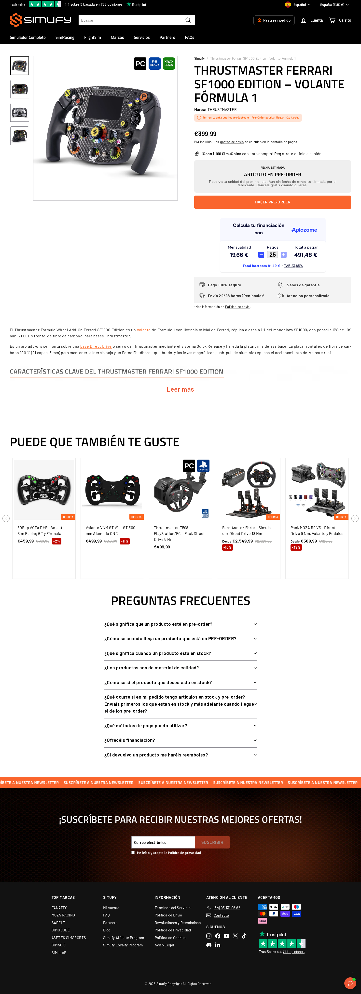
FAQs (189, 37)
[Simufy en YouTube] (226, 936)
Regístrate (283, 153)
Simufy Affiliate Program (123, 937)
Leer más (180, 389)
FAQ (106, 915)
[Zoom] (105, 128)
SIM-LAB (59, 952)
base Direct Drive (96, 346)
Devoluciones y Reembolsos (178, 922)
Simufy (199, 58)
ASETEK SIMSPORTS (69, 937)
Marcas (117, 37)
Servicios (142, 37)
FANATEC (60, 907)
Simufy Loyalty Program (123, 945)
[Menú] (353, 974)
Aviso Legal (164, 945)
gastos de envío (232, 142)
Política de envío (237, 307)
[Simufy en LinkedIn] (217, 944)
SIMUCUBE (61, 930)
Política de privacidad (184, 852)
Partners (167, 37)
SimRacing (65, 37)
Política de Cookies (171, 937)
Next (355, 519)
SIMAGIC (59, 945)
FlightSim (92, 37)
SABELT (58, 922)
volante (144, 329)
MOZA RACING (63, 915)
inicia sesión (310, 153)
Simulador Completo (28, 37)
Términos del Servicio (173, 907)
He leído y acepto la (169, 852)
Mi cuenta (111, 907)
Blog (107, 930)
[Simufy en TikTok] (244, 936)
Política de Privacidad (173, 930)
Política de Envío (168, 915)
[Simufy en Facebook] (217, 936)
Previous (6, 519)
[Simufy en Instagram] (208, 936)
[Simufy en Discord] (208, 944)
